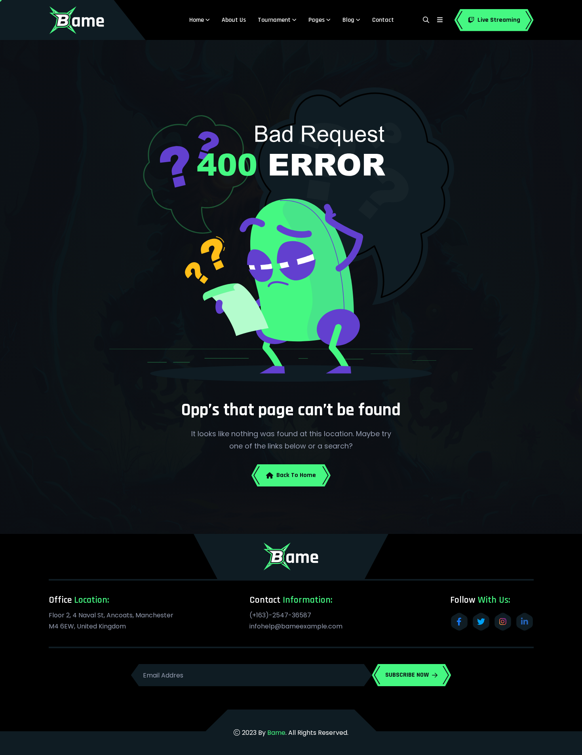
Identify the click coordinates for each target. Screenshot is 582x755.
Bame (276, 732)
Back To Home (296, 475)
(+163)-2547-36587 (280, 615)
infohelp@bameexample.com (295, 626)
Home (196, 20)
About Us (234, 20)
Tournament (274, 20)
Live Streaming (498, 20)
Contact (383, 20)
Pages (316, 20)
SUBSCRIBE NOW (407, 675)
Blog (348, 20)
